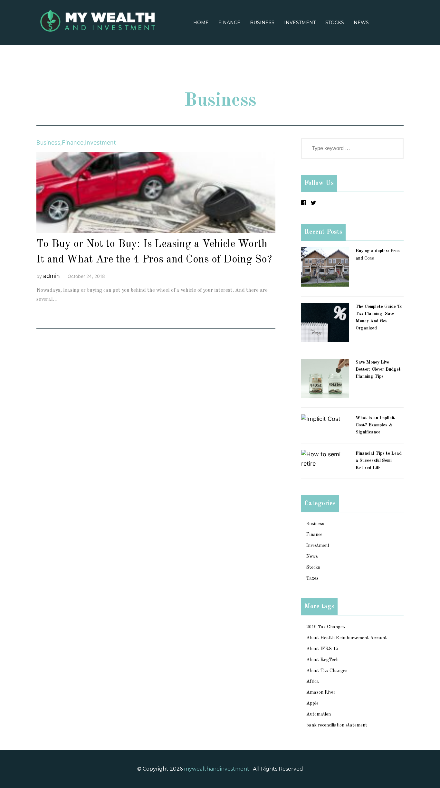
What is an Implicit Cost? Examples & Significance (375, 425)
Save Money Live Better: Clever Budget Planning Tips (378, 369)
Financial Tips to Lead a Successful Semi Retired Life (379, 460)
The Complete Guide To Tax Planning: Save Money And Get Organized (379, 317)
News (361, 22)
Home (201, 22)
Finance (229, 22)
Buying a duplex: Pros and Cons (378, 254)
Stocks (334, 22)
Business (262, 22)
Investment (300, 22)
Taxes (312, 578)
